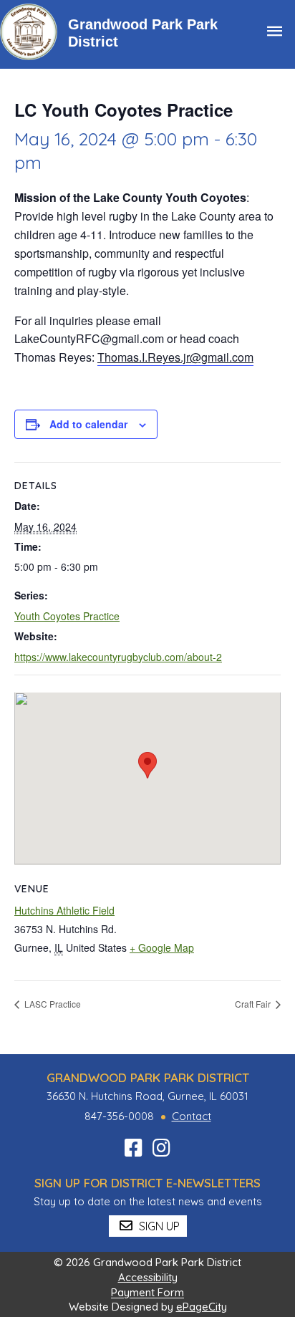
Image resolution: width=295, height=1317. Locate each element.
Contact (191, 1116)
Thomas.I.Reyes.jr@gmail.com (175, 357)
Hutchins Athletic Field (64, 910)
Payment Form (147, 1293)
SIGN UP (158, 1226)
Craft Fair (254, 1004)
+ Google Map (162, 947)
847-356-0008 (119, 1116)
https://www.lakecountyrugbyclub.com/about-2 (118, 657)
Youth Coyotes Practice (67, 616)
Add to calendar (88, 424)
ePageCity (201, 1306)
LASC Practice (51, 1004)
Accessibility (148, 1277)
